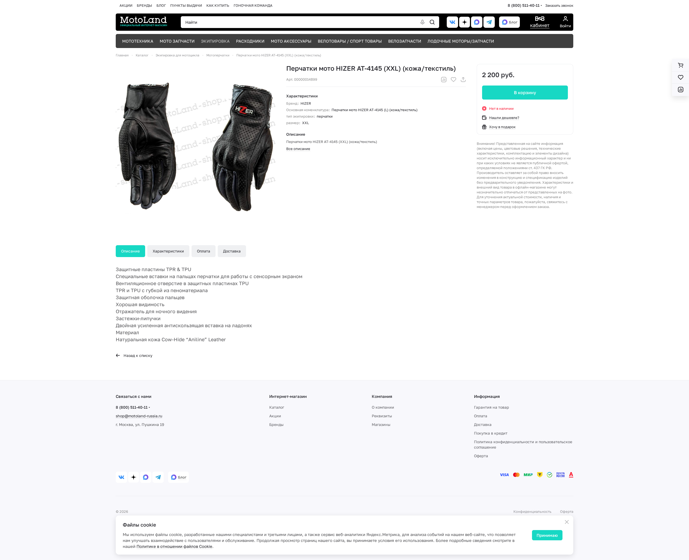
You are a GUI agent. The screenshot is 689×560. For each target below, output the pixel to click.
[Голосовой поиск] (422, 22)
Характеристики (168, 251)
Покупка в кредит (490, 433)
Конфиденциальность (532, 511)
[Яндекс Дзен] (464, 22)
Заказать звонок (559, 5)
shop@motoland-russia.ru (139, 416)
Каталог (276, 407)
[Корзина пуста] (680, 65)
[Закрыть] (566, 522)
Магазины (381, 424)
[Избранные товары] (680, 77)
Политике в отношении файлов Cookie (174, 546)
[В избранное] (453, 79)
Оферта (481, 455)
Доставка (232, 251)
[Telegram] (489, 22)
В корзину (525, 92)
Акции (275, 416)
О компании (383, 407)
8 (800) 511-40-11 (524, 5)
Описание (130, 251)
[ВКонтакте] (452, 22)
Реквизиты (382, 416)
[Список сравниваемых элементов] (680, 89)
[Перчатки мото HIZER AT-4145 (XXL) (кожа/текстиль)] (195, 144)
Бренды (276, 424)
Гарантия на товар (491, 407)
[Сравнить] (443, 79)
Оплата (203, 251)
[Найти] (432, 22)
